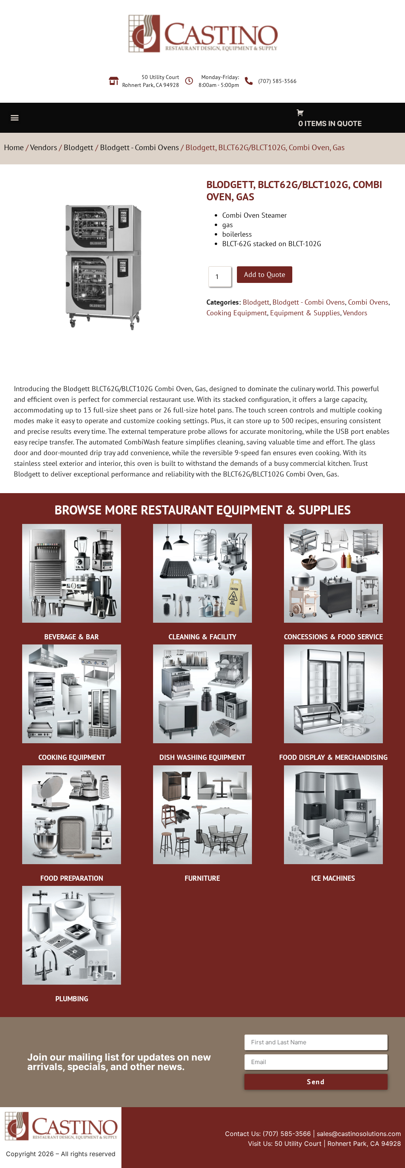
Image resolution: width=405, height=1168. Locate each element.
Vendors (43, 147)
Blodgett (78, 147)
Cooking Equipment (236, 312)
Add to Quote (264, 274)
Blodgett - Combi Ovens (139, 147)
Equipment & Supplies (305, 312)
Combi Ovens (368, 302)
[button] (14, 117)
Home (14, 147)
